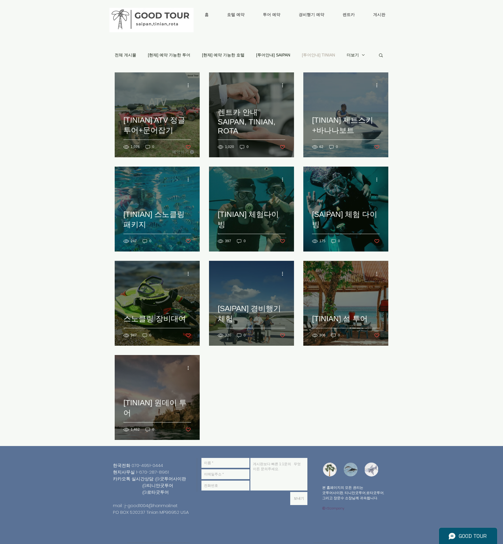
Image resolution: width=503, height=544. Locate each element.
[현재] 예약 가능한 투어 (169, 55)
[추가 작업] (190, 85)
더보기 (353, 55)
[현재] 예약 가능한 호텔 (223, 55)
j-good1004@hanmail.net (151, 505)
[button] (381, 56)
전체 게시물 (125, 55)
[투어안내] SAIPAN (273, 55)
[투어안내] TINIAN (318, 55)
